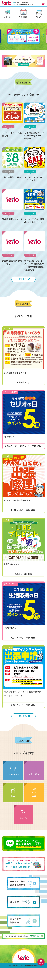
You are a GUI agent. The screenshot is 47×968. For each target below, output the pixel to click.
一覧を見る (22, 279)
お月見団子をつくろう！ (15, 373)
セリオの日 (9, 437)
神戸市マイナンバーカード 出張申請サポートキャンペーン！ (22, 694)
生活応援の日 (10, 628)
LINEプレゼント (11, 564)
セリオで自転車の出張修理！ (17, 500)
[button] (3, 35)
